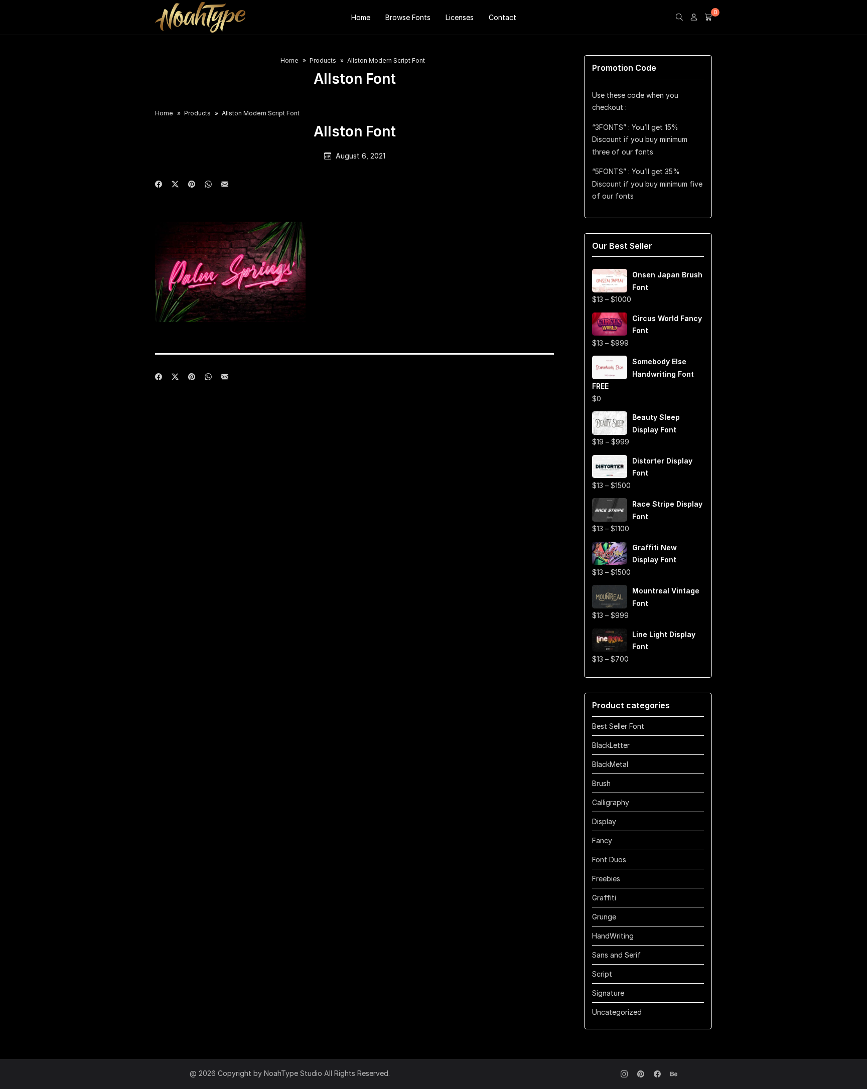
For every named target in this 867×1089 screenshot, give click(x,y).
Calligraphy (610, 802)
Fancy (602, 840)
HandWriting (613, 935)
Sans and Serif (616, 955)
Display (604, 821)
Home (360, 17)
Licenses (460, 17)
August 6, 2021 (360, 155)
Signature (608, 993)
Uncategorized (617, 1012)
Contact (502, 17)
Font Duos (609, 859)
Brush (601, 783)
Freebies (606, 878)
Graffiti (604, 897)
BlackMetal (610, 764)
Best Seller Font (618, 726)
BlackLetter (611, 745)
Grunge (604, 916)
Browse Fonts (407, 17)
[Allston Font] (225, 185)
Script (602, 974)
